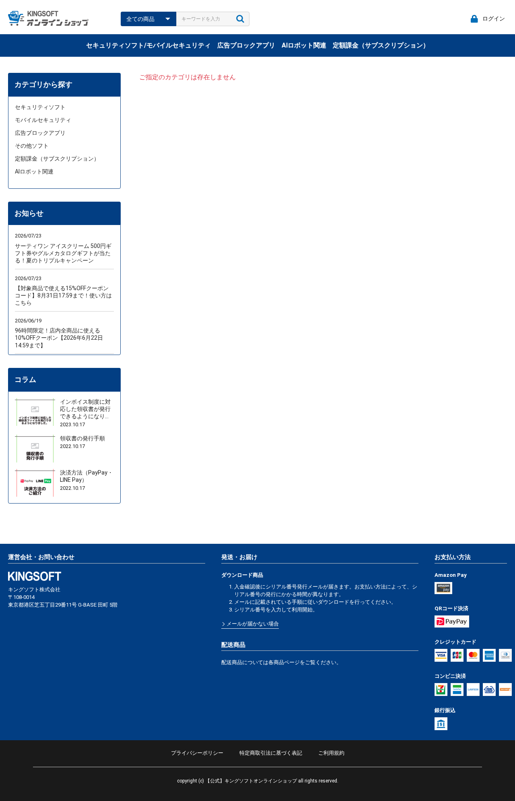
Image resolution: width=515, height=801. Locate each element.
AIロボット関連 (304, 45)
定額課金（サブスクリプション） (381, 45)
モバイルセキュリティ (43, 120)
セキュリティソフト (40, 107)
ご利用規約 (331, 753)
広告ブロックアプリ (246, 45)
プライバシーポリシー (197, 753)
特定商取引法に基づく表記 (270, 753)
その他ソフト (32, 145)
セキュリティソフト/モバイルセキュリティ (148, 45)
